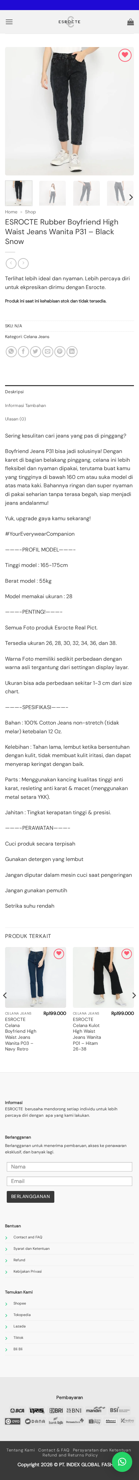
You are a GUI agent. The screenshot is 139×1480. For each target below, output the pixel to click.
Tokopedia (22, 1314)
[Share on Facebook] (23, 351)
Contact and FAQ (27, 1237)
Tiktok (18, 1337)
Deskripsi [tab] (14, 392)
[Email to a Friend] (47, 351)
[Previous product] (23, 263)
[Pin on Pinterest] (59, 351)
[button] (9, 21)
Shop (30, 212)
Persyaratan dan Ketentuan (102, 1450)
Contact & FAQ (54, 1450)
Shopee (19, 1303)
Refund (19, 1260)
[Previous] (16, 111)
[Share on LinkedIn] (72, 351)
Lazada (19, 1326)
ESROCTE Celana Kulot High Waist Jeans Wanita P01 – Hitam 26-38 (87, 1034)
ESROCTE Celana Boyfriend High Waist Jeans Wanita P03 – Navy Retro (20, 1034)
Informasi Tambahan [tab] (25, 405)
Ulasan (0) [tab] (15, 419)
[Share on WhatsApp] (11, 351)
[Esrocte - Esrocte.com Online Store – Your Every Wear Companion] (70, 21)
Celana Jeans (36, 336)
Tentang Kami (20, 1450)
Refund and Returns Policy (70, 1455)
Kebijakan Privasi (27, 1271)
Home (11, 212)
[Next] (123, 111)
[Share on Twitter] (35, 351)
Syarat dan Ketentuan (31, 1248)
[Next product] (11, 263)
